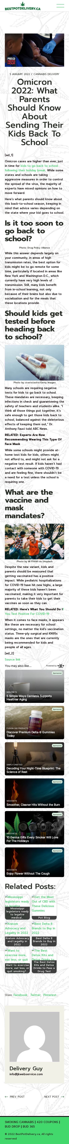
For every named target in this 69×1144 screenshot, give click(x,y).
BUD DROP (12, 1126)
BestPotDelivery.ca (28, 1134)
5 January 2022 (20, 74)
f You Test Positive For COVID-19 (34, 611)
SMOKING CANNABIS (19, 1122)
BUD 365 (29, 1126)
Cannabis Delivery (46, 74)
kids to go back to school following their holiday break (31, 168)
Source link (12, 659)
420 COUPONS (47, 1122)
